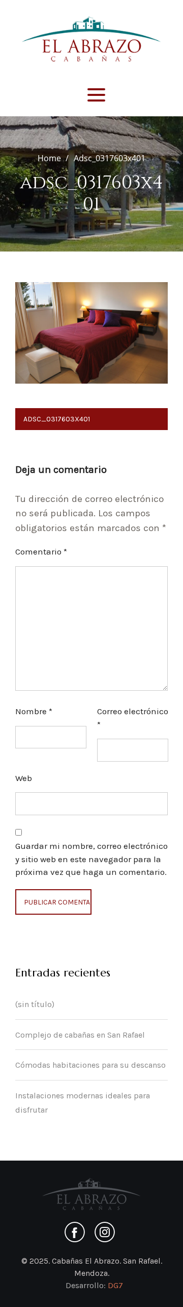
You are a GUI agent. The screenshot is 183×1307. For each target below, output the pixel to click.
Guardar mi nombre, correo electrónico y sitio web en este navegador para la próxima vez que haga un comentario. (91, 859)
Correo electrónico (132, 718)
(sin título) (34, 1004)
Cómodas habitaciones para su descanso (90, 1065)
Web (23, 778)
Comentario (41, 551)
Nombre (33, 711)
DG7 (115, 1285)
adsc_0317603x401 (56, 419)
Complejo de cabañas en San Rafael (80, 1035)
